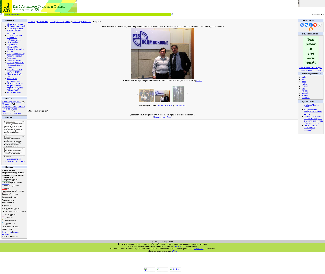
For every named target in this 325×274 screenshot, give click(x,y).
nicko (304, 77)
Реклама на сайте (14, 69)
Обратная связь (14, 92)
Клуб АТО (179, 246)
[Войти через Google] (320, 25)
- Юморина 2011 (14, 40)
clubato (199, 80)
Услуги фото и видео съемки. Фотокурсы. (313, 117)
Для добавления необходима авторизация (14, 160)
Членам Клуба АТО (15, 60)
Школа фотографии (15, 49)
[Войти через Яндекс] (315, 25)
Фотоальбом (12, 42)
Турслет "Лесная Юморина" (14, 36)
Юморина (6, 104)
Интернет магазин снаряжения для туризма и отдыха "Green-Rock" (15, 86)
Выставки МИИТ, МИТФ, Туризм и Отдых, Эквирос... (13, 108)
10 (169, 105)
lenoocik (305, 93)
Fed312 (305, 86)
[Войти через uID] (302, 25)
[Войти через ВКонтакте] (306, 25)
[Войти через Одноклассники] (311, 29)
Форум (10, 51)
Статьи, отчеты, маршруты (14, 32)
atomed (305, 95)
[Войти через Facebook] (311, 25)
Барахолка (11, 58)
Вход (18, 14)
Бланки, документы (15, 63)
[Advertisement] (162, 260)
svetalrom (306, 98)
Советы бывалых (14, 56)
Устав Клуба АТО (15, 28)
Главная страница (15, 24)
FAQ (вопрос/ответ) (16, 53)
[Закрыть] (299, 6)
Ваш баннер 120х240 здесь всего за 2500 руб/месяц (310, 69)
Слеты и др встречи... (11, 102)
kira (303, 88)
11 (172, 105)
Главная (6, 14)
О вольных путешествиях (13, 80)
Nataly (304, 84)
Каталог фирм (13, 72)
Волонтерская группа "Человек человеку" (313, 122)
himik (304, 82)
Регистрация (12, 14)
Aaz (303, 79)
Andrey (305, 91)
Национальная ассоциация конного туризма (313, 111)
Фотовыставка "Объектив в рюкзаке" (310, 127)
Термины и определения (12, 45)
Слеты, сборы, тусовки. (60, 22)
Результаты (7, 232)
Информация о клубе (16, 26)
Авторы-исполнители (11, 113)
